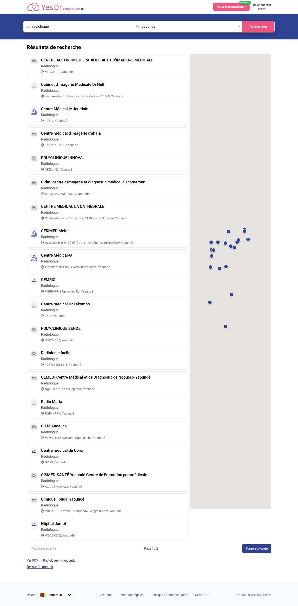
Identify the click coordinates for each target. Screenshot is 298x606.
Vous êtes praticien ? (233, 5)
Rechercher (258, 26)
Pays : (31, 595)
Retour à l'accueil (40, 567)
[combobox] (78, 26)
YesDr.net (106, 595)
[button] (227, 245)
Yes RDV (32, 560)
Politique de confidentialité (169, 595)
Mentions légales (132, 595)
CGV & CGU (203, 595)
